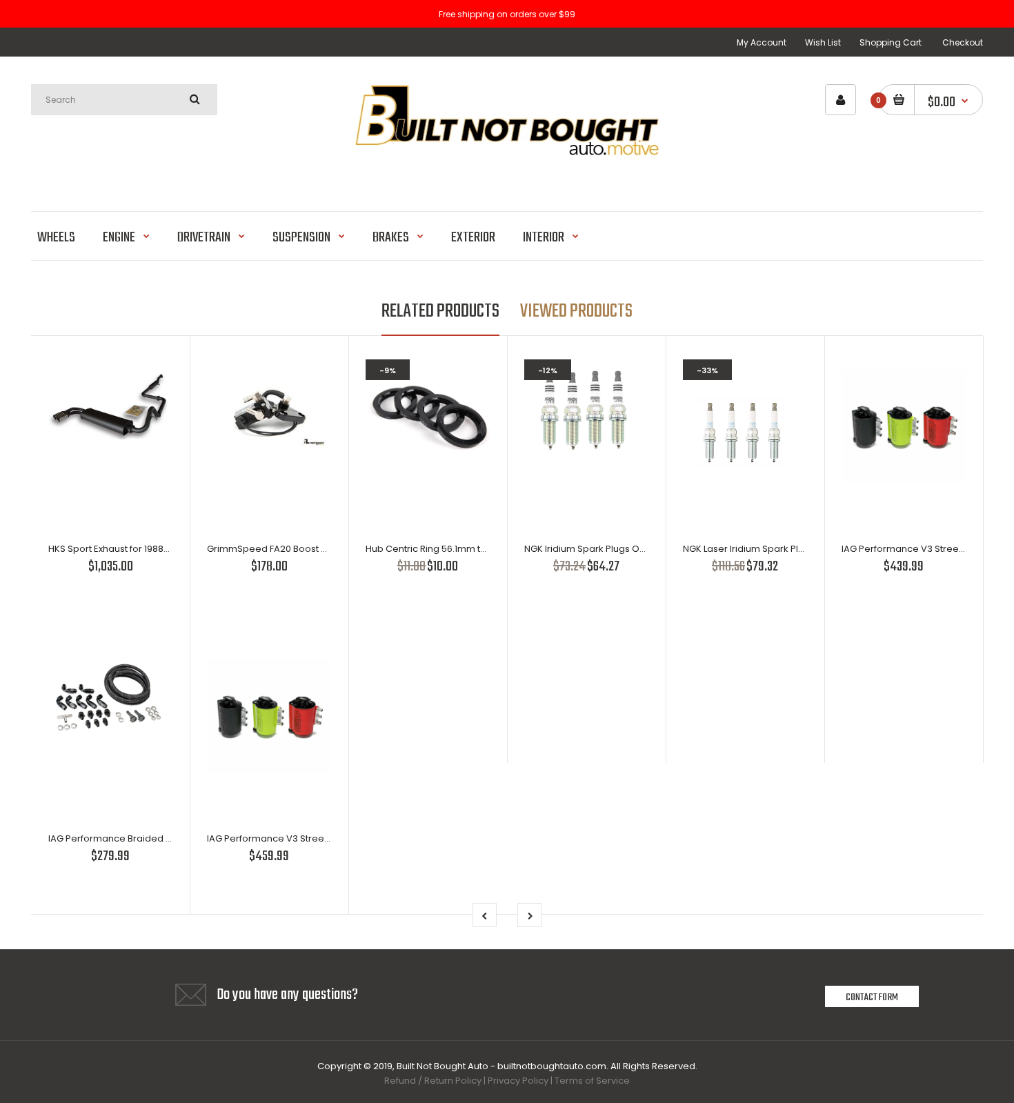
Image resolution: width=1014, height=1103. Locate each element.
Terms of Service (592, 1080)
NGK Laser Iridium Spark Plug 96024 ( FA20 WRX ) (790, 548)
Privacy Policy (518, 1080)
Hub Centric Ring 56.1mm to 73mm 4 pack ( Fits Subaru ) (489, 548)
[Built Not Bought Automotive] (507, 175)
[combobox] (124, 99)
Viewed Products (576, 311)
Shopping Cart (890, 42)
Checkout (962, 42)
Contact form (872, 997)
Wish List (823, 42)
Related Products (440, 311)
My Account (761, 42)
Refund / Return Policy (432, 1080)
